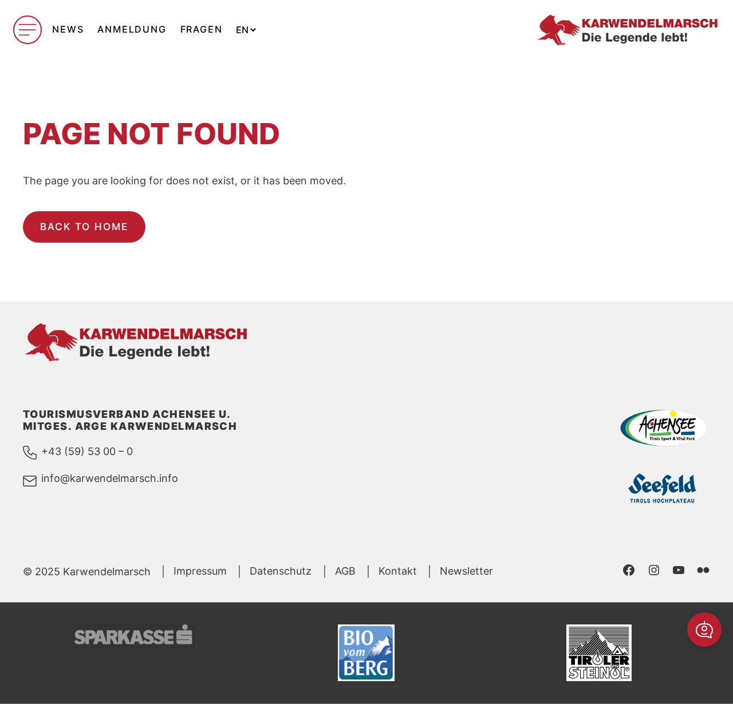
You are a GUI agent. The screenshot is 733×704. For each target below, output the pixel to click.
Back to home (84, 226)
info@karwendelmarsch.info (109, 478)
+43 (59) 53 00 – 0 (87, 451)
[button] (704, 629)
